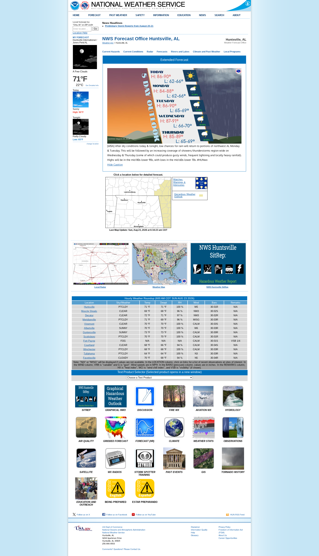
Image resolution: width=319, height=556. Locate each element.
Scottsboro (89, 336)
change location (93, 144)
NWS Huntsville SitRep (217, 287)
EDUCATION (183, 15)
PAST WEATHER (118, 15)
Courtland (89, 345)
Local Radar (100, 287)
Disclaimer (195, 527)
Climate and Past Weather (206, 51)
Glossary (194, 535)
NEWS (202, 15)
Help (193, 532)
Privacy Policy (224, 527)
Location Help (80, 32)
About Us (223, 535)
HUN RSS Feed (236, 515)
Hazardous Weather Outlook (184, 195)
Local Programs (232, 51)
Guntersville (89, 332)
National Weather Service (113, 532)
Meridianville (89, 319)
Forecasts (162, 51)
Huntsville (89, 307)
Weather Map (158, 287)
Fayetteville (89, 357)
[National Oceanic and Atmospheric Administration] (74, 5)
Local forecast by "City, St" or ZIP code (83, 23)
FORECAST (94, 15)
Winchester (89, 349)
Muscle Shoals (89, 311)
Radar (150, 51)
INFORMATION (161, 15)
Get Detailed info (92, 85)
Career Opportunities (228, 538)
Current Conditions (133, 51)
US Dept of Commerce (112, 527)
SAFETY (140, 15)
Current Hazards (111, 51)
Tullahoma (89, 353)
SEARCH (219, 15)
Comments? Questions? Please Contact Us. (121, 549)
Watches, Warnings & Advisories (179, 182)
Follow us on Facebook (116, 515)
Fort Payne (89, 340)
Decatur (89, 315)
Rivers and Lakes (180, 51)
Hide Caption (115, 164)
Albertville (89, 328)
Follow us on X (83, 515)
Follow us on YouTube (145, 515)
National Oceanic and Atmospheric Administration (123, 529)
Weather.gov (108, 43)
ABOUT (236, 15)
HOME (76, 15)
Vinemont (89, 323)
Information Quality (199, 529)
